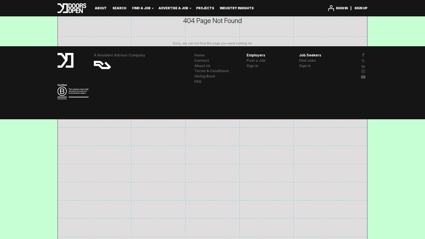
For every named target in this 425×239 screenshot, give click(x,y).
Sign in (342, 8)
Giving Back (204, 76)
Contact (201, 60)
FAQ (197, 81)
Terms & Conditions (211, 71)
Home (199, 55)
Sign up (360, 8)
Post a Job (256, 60)
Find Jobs (307, 60)
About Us (202, 66)
